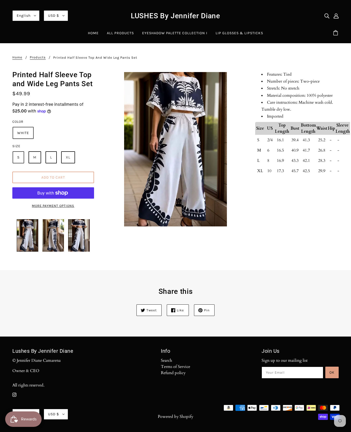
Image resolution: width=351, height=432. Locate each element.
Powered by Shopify (175, 416)
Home (17, 57)
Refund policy (173, 373)
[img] (326, 16)
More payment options (53, 206)
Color (17, 122)
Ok (332, 372)
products (38, 57)
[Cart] (336, 33)
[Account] (336, 16)
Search (166, 360)
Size (16, 146)
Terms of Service (175, 366)
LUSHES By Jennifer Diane (175, 16)
